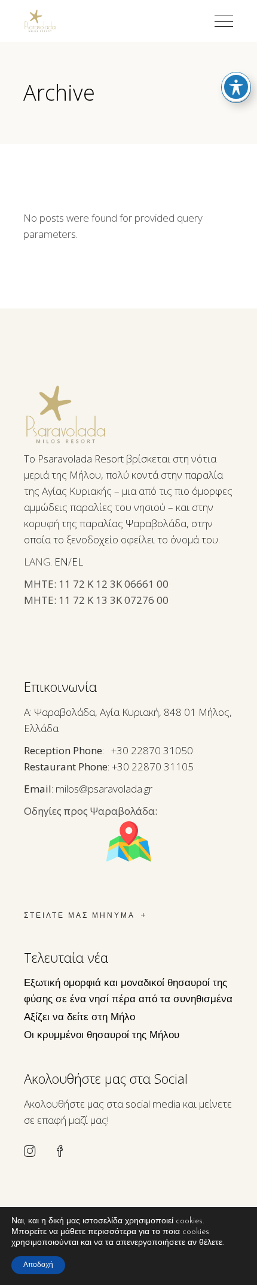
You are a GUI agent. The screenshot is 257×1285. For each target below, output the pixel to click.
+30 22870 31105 (153, 766)
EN (61, 562)
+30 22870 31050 (152, 750)
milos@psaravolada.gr (104, 789)
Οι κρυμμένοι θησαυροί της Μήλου (101, 1035)
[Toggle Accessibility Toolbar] (236, 86)
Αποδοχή (38, 1265)
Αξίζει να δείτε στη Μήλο (79, 1017)
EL (77, 562)
